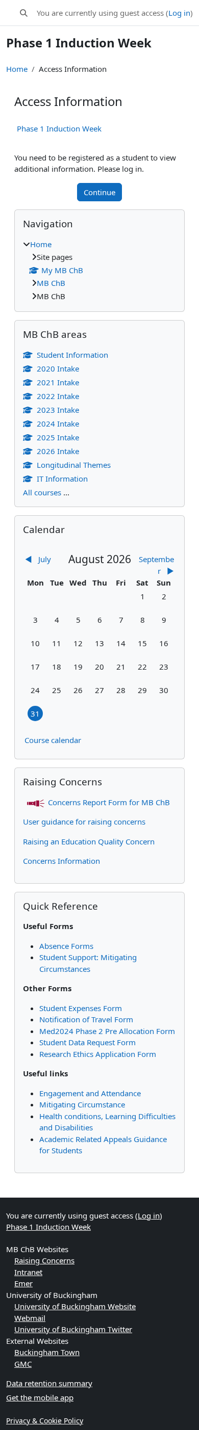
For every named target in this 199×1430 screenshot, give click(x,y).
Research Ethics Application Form (97, 1054)
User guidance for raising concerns (84, 821)
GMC (23, 1364)
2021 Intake (58, 382)
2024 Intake (58, 423)
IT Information (62, 478)
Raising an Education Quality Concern (89, 841)
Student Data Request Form (87, 1042)
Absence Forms (66, 946)
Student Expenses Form (80, 1008)
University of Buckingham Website (75, 1306)
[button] (24, 13)
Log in (179, 13)
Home (17, 69)
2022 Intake (58, 396)
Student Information (72, 355)
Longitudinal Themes (74, 465)
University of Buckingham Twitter (73, 1329)
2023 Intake (58, 410)
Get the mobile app (39, 1397)
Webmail (29, 1318)
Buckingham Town (47, 1352)
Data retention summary (49, 1383)
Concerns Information (61, 861)
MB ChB (51, 283)
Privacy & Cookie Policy (44, 1420)
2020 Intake (58, 368)
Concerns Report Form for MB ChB (109, 802)
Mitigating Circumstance (82, 1104)
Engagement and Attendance (90, 1093)
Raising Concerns (44, 1260)
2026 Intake (58, 451)
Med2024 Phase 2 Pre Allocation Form (107, 1031)
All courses (42, 492)
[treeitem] (99, 270)
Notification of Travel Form (86, 1019)
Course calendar (52, 740)
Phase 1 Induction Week (59, 128)
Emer (23, 1283)
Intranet (28, 1272)
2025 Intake (58, 437)
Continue (99, 192)
